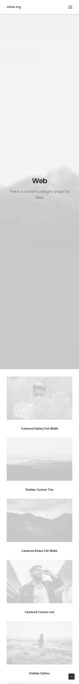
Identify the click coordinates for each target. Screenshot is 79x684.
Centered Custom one (39, 612)
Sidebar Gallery (39, 673)
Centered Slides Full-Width (39, 550)
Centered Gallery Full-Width (39, 428)
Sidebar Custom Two (39, 489)
